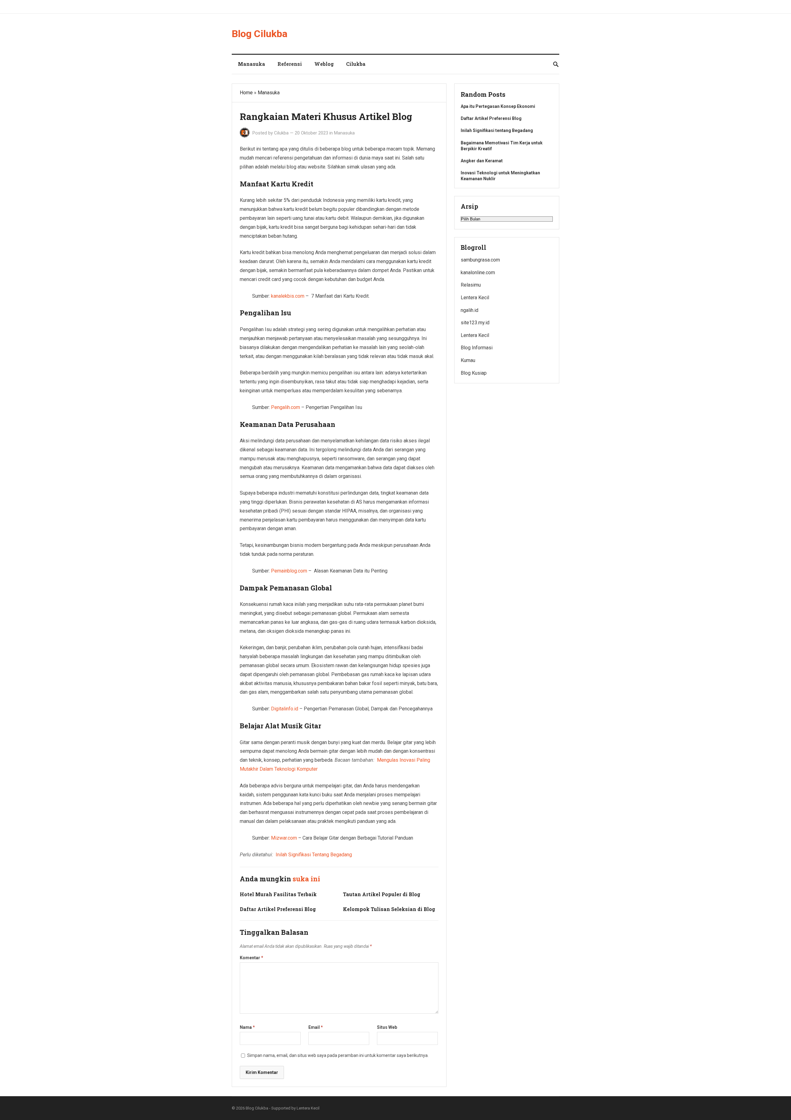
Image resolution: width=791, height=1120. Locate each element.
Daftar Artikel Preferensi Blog (278, 909)
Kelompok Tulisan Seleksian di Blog (389, 909)
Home (246, 93)
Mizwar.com (284, 838)
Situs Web (387, 1027)
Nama (247, 1027)
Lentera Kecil (475, 297)
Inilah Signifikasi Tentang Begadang (314, 855)
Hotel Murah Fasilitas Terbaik (278, 894)
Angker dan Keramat (482, 160)
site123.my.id (475, 323)
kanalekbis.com (287, 296)
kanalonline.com (478, 272)
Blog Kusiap (474, 373)
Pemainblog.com (289, 571)
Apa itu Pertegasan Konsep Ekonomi (498, 106)
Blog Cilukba (259, 34)
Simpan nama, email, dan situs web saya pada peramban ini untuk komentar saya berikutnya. (338, 1055)
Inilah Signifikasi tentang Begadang (497, 130)
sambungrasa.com (480, 260)
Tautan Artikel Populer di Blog (381, 894)
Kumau (468, 360)
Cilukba (356, 64)
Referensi (289, 64)
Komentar (251, 957)
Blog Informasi (477, 348)
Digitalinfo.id (284, 709)
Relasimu (471, 285)
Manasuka (251, 64)
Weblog (324, 64)
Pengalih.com (285, 407)
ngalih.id (469, 310)
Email (315, 1027)
